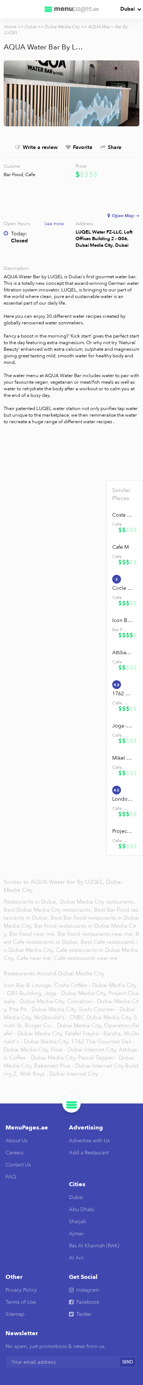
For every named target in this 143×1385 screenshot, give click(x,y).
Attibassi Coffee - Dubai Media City (122, 652)
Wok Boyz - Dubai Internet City (59, 1073)
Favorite (82, 147)
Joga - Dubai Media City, (75, 993)
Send (127, 1362)
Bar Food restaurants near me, (96, 934)
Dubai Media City (62, 27)
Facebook (87, 1302)
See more (54, 224)
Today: (19, 233)
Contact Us (18, 1164)
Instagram (87, 1290)
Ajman (76, 1233)
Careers (14, 1152)
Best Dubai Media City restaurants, (49, 909)
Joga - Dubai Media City (122, 725)
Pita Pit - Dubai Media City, (43, 1009)
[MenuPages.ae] (71, 9)
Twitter (84, 1314)
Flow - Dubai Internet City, (84, 1049)
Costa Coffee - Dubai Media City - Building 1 (122, 514)
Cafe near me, (35, 958)
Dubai (127, 8)
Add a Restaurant (89, 1152)
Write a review (40, 147)
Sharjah (77, 1221)
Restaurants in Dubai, (31, 901)
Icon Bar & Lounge (122, 620)
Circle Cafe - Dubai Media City (122, 588)
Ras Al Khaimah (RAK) (94, 1245)
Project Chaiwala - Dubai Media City (122, 831)
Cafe (30, 174)
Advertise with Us (89, 1140)
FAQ (11, 1176)
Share (114, 147)
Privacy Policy (21, 1290)
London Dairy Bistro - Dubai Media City (122, 799)
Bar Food (13, 174)
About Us (16, 1140)
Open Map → (125, 216)
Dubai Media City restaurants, (97, 901)
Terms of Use (21, 1302)
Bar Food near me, (33, 934)
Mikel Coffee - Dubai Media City (122, 758)
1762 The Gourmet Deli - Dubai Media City (122, 693)
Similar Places (121, 494)
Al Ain (76, 1257)
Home (10, 27)
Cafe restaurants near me (86, 958)
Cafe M (120, 547)
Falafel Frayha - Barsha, (93, 1033)
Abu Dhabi (82, 1209)
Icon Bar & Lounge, (28, 985)
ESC (111, 40)
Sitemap (15, 1314)
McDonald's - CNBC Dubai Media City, (83, 1017)
